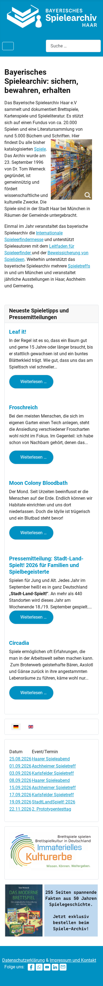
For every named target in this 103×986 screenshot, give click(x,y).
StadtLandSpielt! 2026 (53, 802)
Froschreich (23, 407)
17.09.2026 (20, 794)
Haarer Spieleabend (51, 758)
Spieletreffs (79, 266)
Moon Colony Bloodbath (38, 483)
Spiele (40, 149)
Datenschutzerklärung (23, 960)
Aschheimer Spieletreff (54, 766)
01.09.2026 (20, 766)
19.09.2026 (20, 802)
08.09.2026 (20, 780)
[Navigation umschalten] (8, 46)
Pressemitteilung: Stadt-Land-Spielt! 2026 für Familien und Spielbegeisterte (46, 565)
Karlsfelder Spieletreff (53, 773)
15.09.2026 (20, 787)
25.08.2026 (20, 758)
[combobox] (73, 46)
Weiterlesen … (33, 381)
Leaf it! (17, 331)
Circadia (19, 643)
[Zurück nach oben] (93, 976)
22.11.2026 (20, 809)
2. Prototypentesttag (51, 809)
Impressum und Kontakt (73, 960)
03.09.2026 (20, 773)
